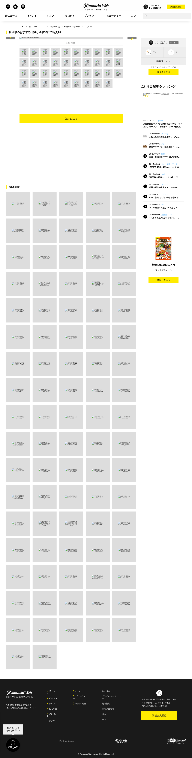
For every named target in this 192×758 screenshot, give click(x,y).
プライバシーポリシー (111, 697)
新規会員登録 (175, 7)
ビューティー (113, 15)
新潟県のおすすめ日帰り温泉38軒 (65, 26)
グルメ (50, 15)
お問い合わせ (108, 708)
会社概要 (106, 691)
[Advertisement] (71, 96)
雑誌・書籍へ (163, 280)
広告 (104, 719)
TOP (22, 26)
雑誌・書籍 (80, 703)
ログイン (173, 43)
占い (133, 15)
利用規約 (106, 703)
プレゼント (90, 15)
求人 (104, 714)
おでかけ (69, 15)
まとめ (52, 721)
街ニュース (11, 15)
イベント (32, 15)
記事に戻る (71, 118)
